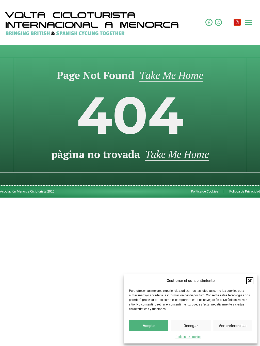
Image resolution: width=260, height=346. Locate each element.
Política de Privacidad (244, 191)
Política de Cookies (204, 191)
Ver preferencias (233, 325)
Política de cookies (188, 337)
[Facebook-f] (209, 22)
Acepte (149, 325)
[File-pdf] (237, 22)
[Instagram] (218, 22)
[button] (249, 280)
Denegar (191, 325)
